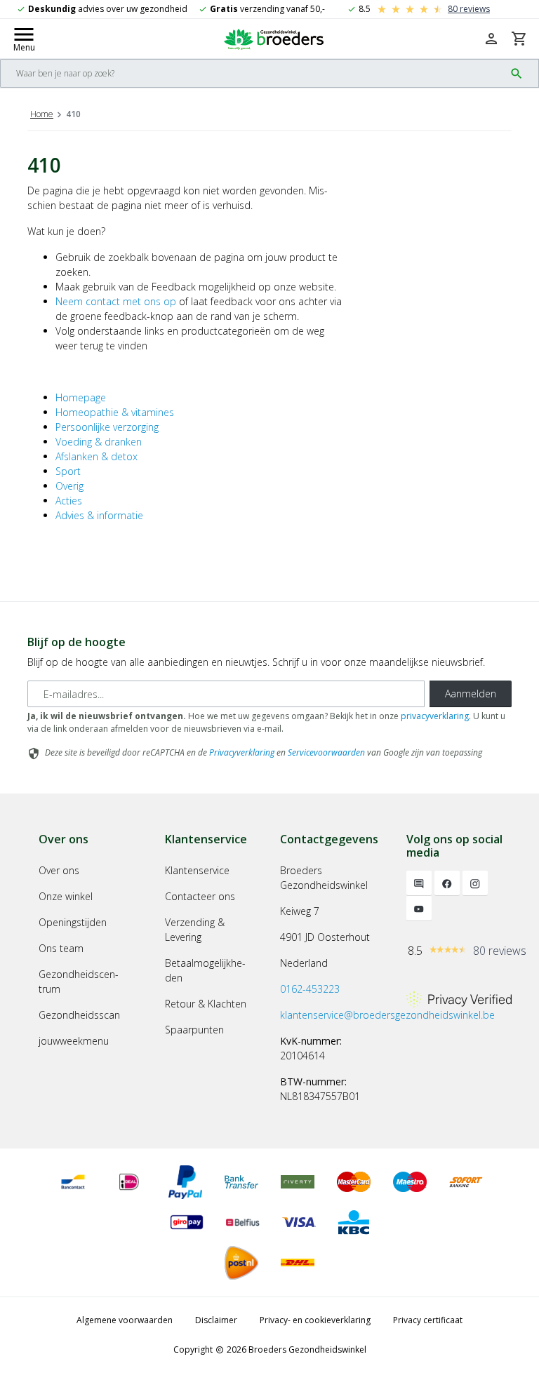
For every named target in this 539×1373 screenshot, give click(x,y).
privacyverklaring (435, 716)
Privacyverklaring (241, 752)
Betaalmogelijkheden (205, 970)
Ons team (61, 948)
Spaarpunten (194, 1029)
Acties (68, 500)
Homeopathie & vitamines (114, 412)
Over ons (59, 870)
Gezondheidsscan (79, 1015)
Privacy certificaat (428, 1320)
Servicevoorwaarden (326, 752)
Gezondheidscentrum (79, 981)
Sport (68, 471)
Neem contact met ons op (115, 301)
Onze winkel (66, 896)
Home (41, 114)
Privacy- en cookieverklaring (315, 1320)
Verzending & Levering (195, 930)
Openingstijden (73, 922)
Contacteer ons (200, 896)
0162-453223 (310, 989)
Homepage (80, 397)
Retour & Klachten (205, 1003)
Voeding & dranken (98, 441)
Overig (69, 486)
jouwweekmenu (74, 1040)
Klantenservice (197, 870)
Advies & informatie (99, 515)
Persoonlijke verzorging (107, 427)
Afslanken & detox (96, 456)
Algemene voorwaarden (124, 1320)
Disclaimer (216, 1320)
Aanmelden (470, 693)
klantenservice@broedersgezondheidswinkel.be (387, 1015)
